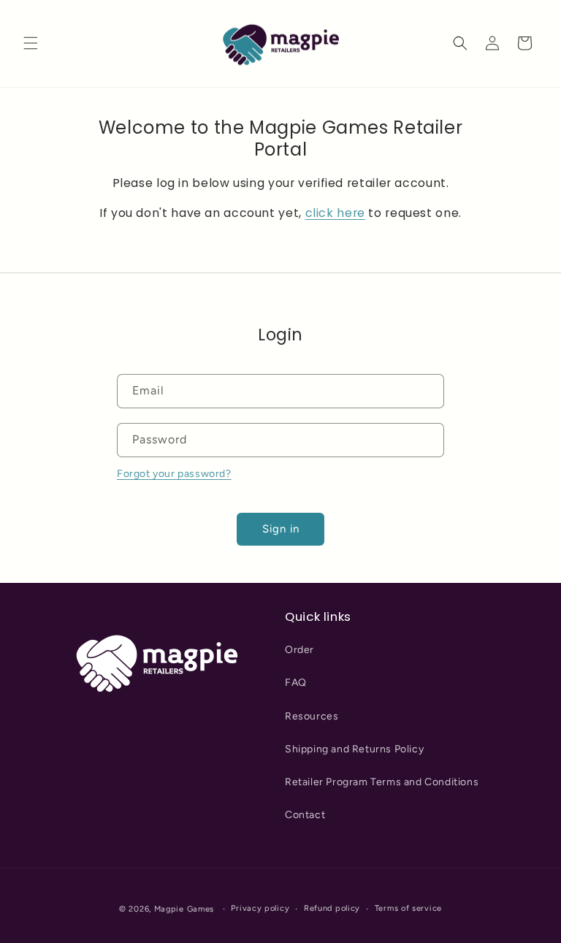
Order (299, 650)
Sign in (280, 528)
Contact (305, 815)
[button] (31, 43)
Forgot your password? (174, 473)
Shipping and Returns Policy (354, 749)
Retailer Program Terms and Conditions (381, 782)
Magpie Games (184, 909)
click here (335, 213)
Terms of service (408, 908)
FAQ (296, 682)
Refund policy (332, 908)
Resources (311, 716)
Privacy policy (260, 908)
